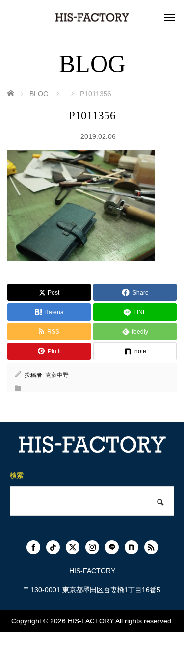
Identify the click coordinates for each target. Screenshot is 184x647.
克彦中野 (57, 375)
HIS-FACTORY (91, 621)
